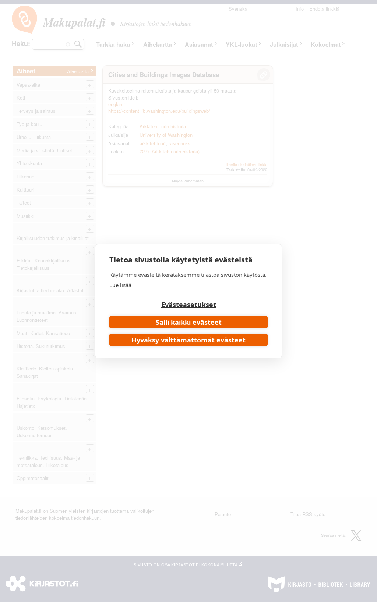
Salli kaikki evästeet (189, 322)
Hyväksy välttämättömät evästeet (188, 339)
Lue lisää (120, 285)
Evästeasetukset (188, 304)
